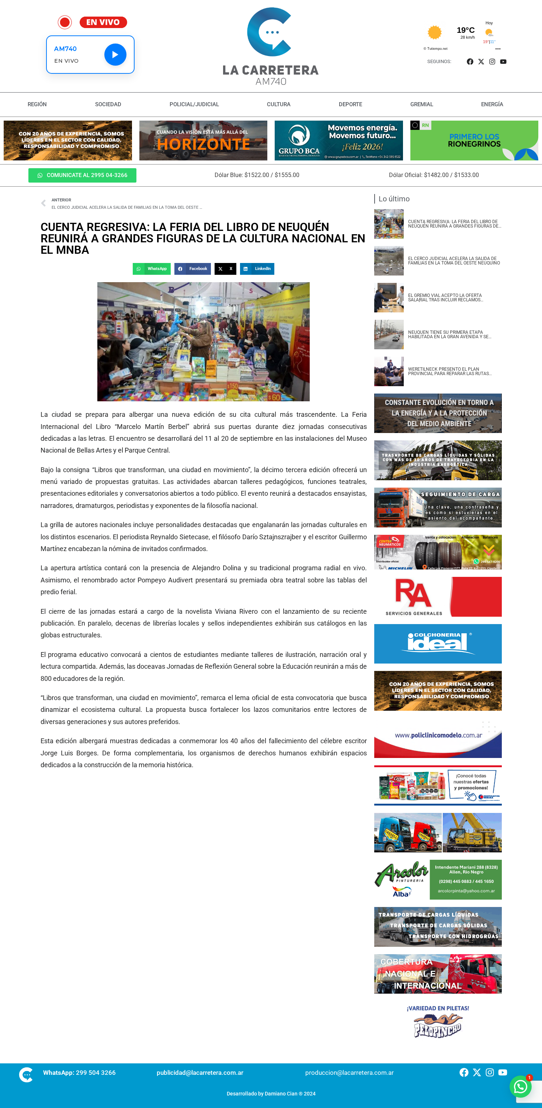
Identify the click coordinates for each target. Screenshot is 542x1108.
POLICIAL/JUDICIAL (194, 104)
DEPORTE (350, 104)
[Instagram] (492, 61)
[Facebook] (470, 61)
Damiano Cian (281, 1094)
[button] (151, 269)
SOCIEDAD (108, 104)
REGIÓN (37, 104)
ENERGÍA (492, 104)
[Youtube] (503, 61)
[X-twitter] (481, 61)
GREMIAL (421, 104)
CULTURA (279, 104)
